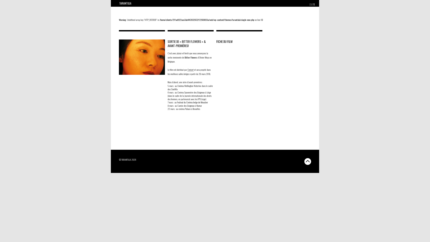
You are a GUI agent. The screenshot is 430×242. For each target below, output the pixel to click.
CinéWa (174, 89)
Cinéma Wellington (185, 86)
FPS (199, 99)
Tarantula (125, 3)
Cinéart (190, 69)
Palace (188, 109)
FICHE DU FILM (224, 41)
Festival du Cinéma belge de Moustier (192, 102)
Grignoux (201, 92)
